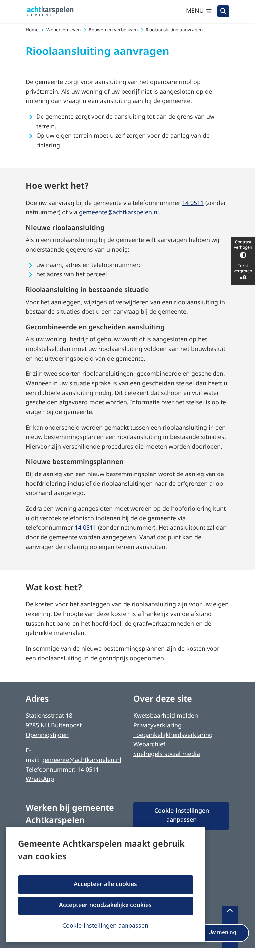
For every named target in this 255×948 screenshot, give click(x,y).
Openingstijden (47, 735)
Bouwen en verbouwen (113, 30)
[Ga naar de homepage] (50, 11)
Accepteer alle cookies (105, 884)
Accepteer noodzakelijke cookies (105, 905)
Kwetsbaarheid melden (165, 716)
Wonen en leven (63, 30)
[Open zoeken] (223, 11)
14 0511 (193, 203)
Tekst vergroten (243, 268)
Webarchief (149, 745)
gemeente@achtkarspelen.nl (119, 213)
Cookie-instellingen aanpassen (105, 925)
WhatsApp (40, 779)
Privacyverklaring (157, 726)
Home (32, 30)
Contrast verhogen (243, 245)
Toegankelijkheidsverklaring (172, 735)
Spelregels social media (166, 754)
